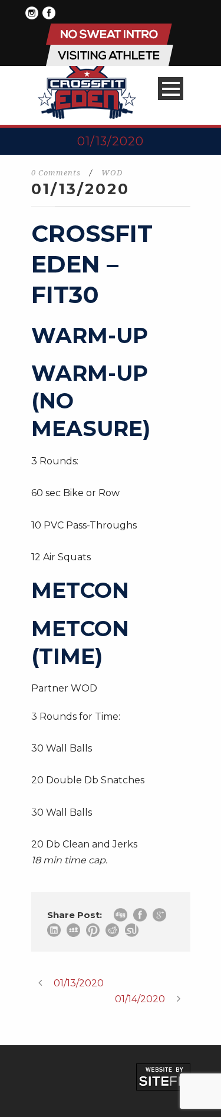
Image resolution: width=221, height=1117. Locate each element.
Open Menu (170, 88)
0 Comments (56, 172)
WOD (112, 172)
